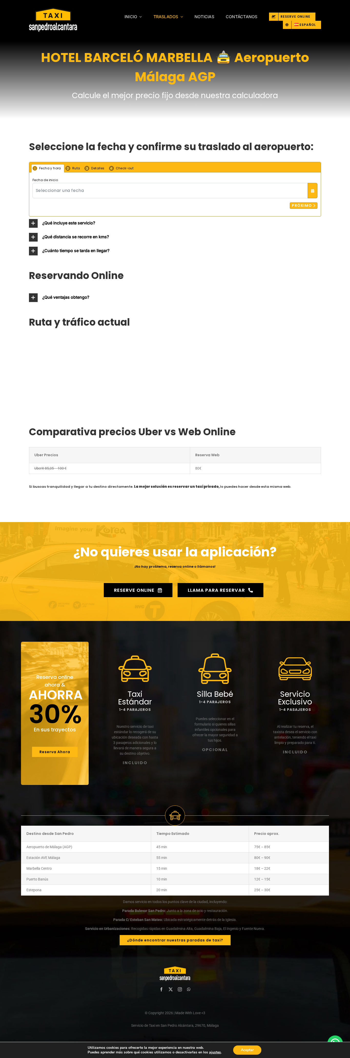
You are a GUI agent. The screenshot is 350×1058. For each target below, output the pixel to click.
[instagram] (180, 989)
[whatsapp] (189, 989)
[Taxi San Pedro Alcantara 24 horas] (65, 21)
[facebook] (161, 989)
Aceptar (247, 1049)
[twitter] (171, 989)
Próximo (302, 205)
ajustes (215, 1052)
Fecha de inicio (45, 180)
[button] (175, 223)
